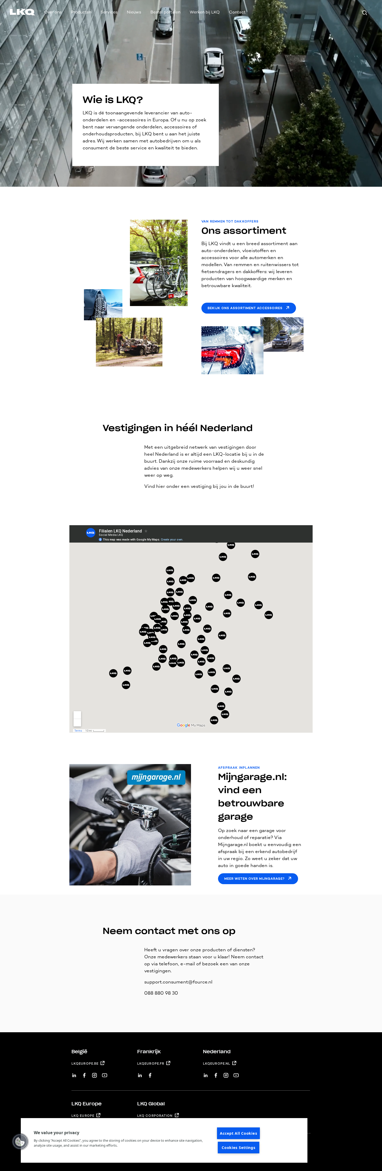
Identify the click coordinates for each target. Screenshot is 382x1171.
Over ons (53, 12)
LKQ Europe (82, 1116)
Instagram (94, 1073)
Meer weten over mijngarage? (254, 879)
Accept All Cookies (238, 1133)
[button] (20, 1141)
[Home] (16, 13)
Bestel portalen (165, 12)
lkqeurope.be (84, 1063)
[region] (164, 1140)
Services (109, 12)
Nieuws (134, 12)
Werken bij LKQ (205, 12)
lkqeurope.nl (216, 1063)
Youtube (104, 1073)
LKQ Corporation (155, 1116)
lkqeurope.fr (150, 1063)
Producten (81, 12)
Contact (237, 12)
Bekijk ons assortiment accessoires (245, 308)
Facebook (84, 1073)
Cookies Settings (238, 1147)
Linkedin (74, 1073)
